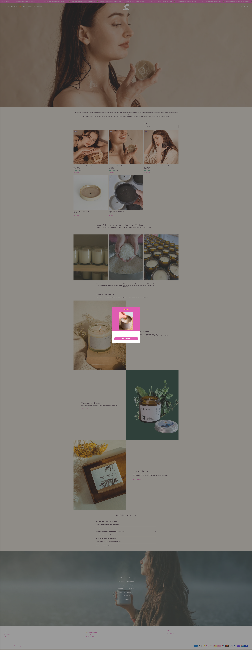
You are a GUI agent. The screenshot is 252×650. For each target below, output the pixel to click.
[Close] (138, 309)
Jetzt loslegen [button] (126, 338)
